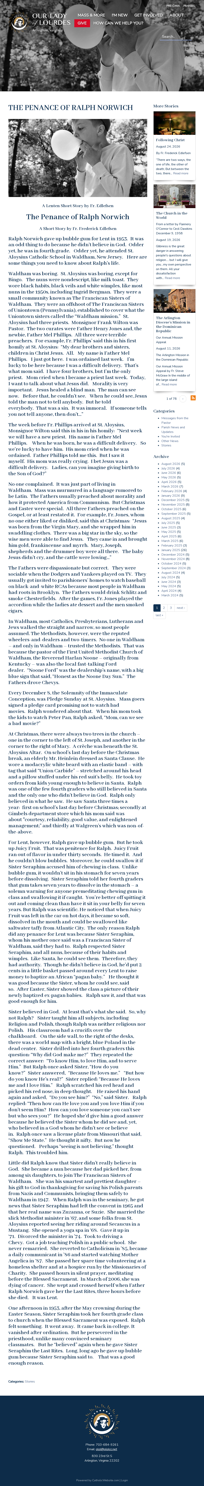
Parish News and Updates (173, 429)
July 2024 (168, 577)
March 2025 (169, 541)
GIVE (82, 23)
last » (159, 615)
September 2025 (173, 514)
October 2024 (171, 563)
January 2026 (170, 495)
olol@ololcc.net (106, 1449)
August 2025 (170, 518)
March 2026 (169, 486)
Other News (169, 441)
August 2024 (170, 573)
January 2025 (170, 550)
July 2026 (168, 468)
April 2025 (169, 536)
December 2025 (173, 500)
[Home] (39, 22)
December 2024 (173, 554)
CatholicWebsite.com (105, 1480)
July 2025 (168, 523)
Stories (30, 1381)
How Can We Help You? (118, 23)
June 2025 (168, 527)
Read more (180, 173)
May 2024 (168, 586)
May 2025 (168, 532)
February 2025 (171, 545)
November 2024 (173, 559)
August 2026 (170, 464)
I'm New (120, 15)
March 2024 (169, 595)
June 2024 (168, 582)
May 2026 (168, 477)
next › (181, 608)
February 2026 (171, 491)
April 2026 (169, 482)
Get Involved (148, 15)
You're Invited (170, 436)
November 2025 (173, 504)
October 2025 (171, 509)
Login (124, 1480)
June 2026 (168, 473)
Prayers (189, 6)
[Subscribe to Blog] (193, 398)
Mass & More (91, 15)
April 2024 (169, 591)
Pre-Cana (173, 6)
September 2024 (173, 568)
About (177, 15)
